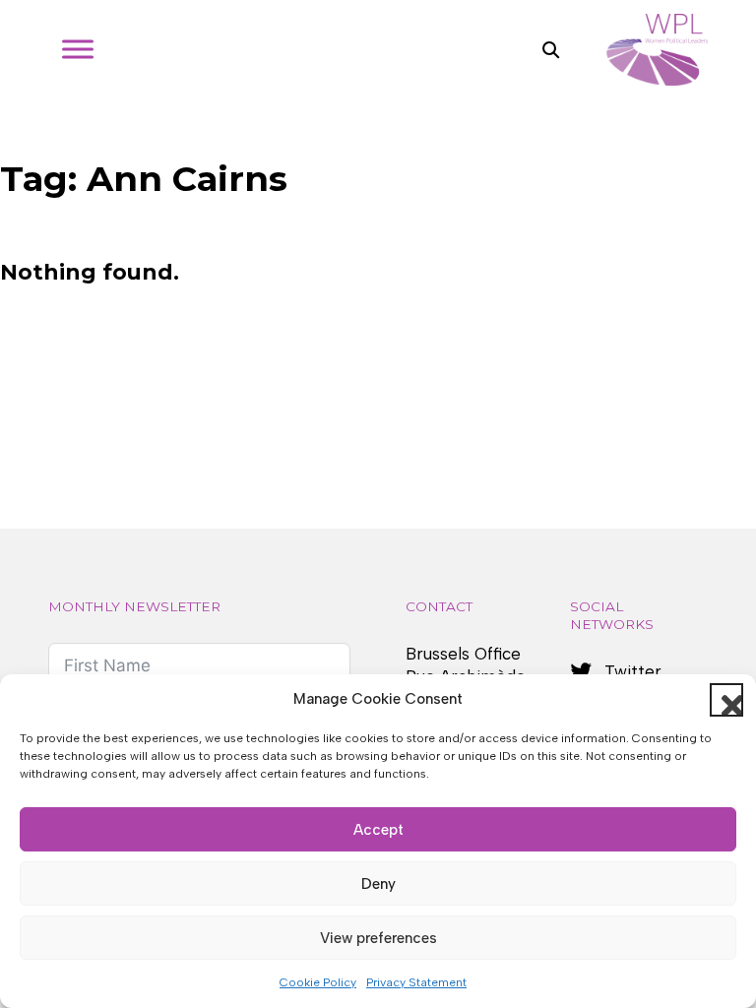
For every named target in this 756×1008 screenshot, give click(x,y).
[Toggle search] (550, 49)
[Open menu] (77, 49)
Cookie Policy (318, 982)
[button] (726, 700)
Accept (378, 830)
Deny (378, 884)
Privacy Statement (416, 982)
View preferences (378, 938)
